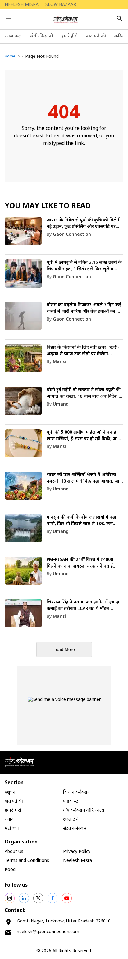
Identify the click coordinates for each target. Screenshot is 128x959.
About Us (14, 852)
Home (10, 56)
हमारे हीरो (69, 36)
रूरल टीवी (71, 820)
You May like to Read (48, 206)
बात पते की (96, 36)
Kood (10, 870)
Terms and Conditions (27, 861)
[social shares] (10, 898)
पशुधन (10, 792)
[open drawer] (8, 18)
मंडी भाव (12, 829)
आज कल (13, 36)
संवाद (9, 820)
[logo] (65, 19)
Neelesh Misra (77, 861)
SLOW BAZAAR (60, 5)
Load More (64, 649)
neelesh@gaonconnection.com (48, 932)
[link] (64, 236)
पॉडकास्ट (70, 801)
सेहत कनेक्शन (74, 829)
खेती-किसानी (41, 36)
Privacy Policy (76, 852)
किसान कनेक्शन (76, 792)
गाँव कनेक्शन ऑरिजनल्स (83, 811)
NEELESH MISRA (22, 5)
